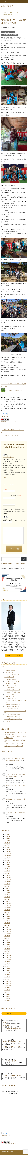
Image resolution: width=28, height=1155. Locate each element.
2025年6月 (7, 864)
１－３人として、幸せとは (11, 674)
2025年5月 (7, 866)
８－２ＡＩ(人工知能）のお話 (12, 714)
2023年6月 (7, 916)
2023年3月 (7, 923)
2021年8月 (7, 964)
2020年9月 (7, 987)
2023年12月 (7, 903)
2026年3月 (7, 845)
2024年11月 (7, 879)
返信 (5, 477)
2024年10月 (7, 881)
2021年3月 (7, 975)
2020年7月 (7, 992)
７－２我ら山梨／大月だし (8, 32)
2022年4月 (7, 946)
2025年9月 (7, 858)
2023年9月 (7, 910)
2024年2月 (7, 899)
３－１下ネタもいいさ (10, 685)
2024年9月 (7, 884)
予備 (2, 666)
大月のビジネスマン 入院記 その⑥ (13, 743)
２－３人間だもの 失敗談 (11, 681)
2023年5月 (7, 918)
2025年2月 (7, 873)
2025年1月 (7, 875)
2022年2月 (7, 951)
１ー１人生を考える (9, 670)
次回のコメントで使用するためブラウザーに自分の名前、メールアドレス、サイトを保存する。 (14, 511)
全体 (2, 669)
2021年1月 (7, 979)
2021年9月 (7, 962)
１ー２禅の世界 (8, 672)
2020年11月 (7, 983)
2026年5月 (7, 840)
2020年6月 (7, 994)
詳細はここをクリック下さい (14, 655)
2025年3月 (7, 871)
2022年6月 (7, 942)
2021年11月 (7, 957)
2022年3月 (7, 949)
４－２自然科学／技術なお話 (12, 692)
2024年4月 (7, 894)
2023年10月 (7, 907)
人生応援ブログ (7, 6)
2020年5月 (7, 996)
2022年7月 (7, 940)
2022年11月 (7, 931)
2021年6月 (7, 968)
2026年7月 (7, 836)
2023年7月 (7, 914)
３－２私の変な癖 (9, 687)
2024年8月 (7, 886)
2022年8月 (7, 938)
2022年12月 (7, 929)
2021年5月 (7, 970)
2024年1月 (7, 901)
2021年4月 (7, 972)
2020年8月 (7, 990)
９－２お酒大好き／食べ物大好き (9, 34)
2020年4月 (7, 998)
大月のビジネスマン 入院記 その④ (15, 812)
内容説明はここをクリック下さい (14, 1013)
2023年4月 (7, 920)
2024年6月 (7, 890)
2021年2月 (7, 977)
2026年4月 (7, 843)
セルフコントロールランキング (8, 421)
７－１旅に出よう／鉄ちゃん (12, 706)
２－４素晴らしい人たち (11, 683)
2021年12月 (7, 955)
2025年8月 (7, 860)
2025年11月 (7, 853)
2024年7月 (7, 888)
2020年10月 (7, 985)
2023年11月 (7, 905)
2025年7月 (7, 862)
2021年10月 (7, 959)
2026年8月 (7, 834)
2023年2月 (7, 925)
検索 (23, 559)
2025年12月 (7, 851)
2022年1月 (7, 953)
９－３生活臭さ (8, 721)
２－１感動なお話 (9, 677)
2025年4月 (7, 869)
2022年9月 (7, 936)
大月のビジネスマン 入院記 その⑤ (13, 746)
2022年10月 (7, 933)
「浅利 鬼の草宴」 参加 (10, 435)
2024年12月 (7, 877)
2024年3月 (7, 897)
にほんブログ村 (5, 416)
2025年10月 (7, 856)
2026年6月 (7, 838)
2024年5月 (7, 892)
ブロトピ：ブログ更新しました (13, 390)
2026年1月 (7, 849)
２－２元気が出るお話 (10, 679)
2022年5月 (7, 944)
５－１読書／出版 (9, 696)
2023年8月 (7, 912)
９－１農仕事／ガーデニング (12, 716)
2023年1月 (7, 927)
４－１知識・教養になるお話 (12, 690)
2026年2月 (7, 847)
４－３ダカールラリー (10, 694)
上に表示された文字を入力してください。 (14, 520)
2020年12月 (7, 981)
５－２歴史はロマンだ (10, 698)
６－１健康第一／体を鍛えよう (12, 704)
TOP (8, 12)
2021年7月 (7, 966)
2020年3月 (7, 1000)
